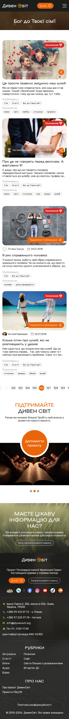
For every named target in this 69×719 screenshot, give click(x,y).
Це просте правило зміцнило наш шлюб (34, 83)
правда (21, 373)
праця (47, 194)
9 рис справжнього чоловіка (24, 255)
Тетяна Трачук (16, 249)
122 (13, 388)
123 (20, 388)
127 (49, 388)
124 (27, 388)
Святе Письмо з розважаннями (43, 663)
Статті (15, 103)
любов (25, 112)
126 (41, 388)
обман (32, 373)
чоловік (8, 284)
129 (63, 388)
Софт (27, 658)
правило (51, 112)
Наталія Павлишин (22, 72)
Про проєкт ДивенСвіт (16, 687)
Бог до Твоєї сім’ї (31, 103)
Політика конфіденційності (34, 704)
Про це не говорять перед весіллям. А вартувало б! (33, 163)
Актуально (9, 654)
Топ (6, 103)
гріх (38, 194)
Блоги (6, 663)
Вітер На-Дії (31, 667)
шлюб (57, 194)
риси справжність (25, 284)
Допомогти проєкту (34, 443)
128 (56, 388)
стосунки (38, 112)
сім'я (16, 112)
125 (34, 388)
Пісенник (29, 654)
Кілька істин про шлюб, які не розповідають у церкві (25, 342)
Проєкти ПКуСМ (12, 692)
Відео (5, 672)
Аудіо (5, 667)
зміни (6, 112)
